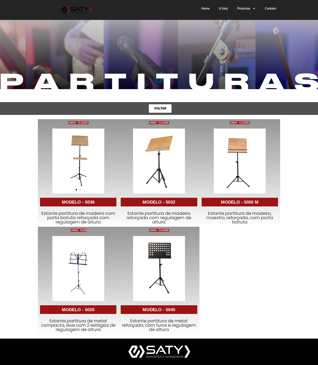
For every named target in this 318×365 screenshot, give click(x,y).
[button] (76, 189)
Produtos (243, 8)
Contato (270, 8)
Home (205, 8)
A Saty (223, 8)
